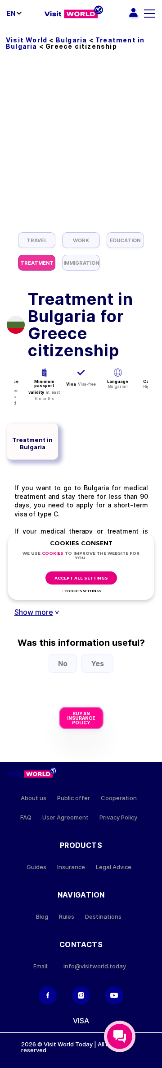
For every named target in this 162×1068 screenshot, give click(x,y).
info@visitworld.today (94, 966)
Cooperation (119, 798)
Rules (66, 917)
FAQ (26, 817)
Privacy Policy (118, 817)
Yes (97, 663)
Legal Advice (113, 867)
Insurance (71, 867)
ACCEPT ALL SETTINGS (81, 578)
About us (33, 798)
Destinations (103, 917)
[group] (36, 240)
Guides (36, 867)
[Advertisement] (81, 146)
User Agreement (65, 817)
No (63, 663)
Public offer (73, 798)
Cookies (52, 553)
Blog (42, 917)
